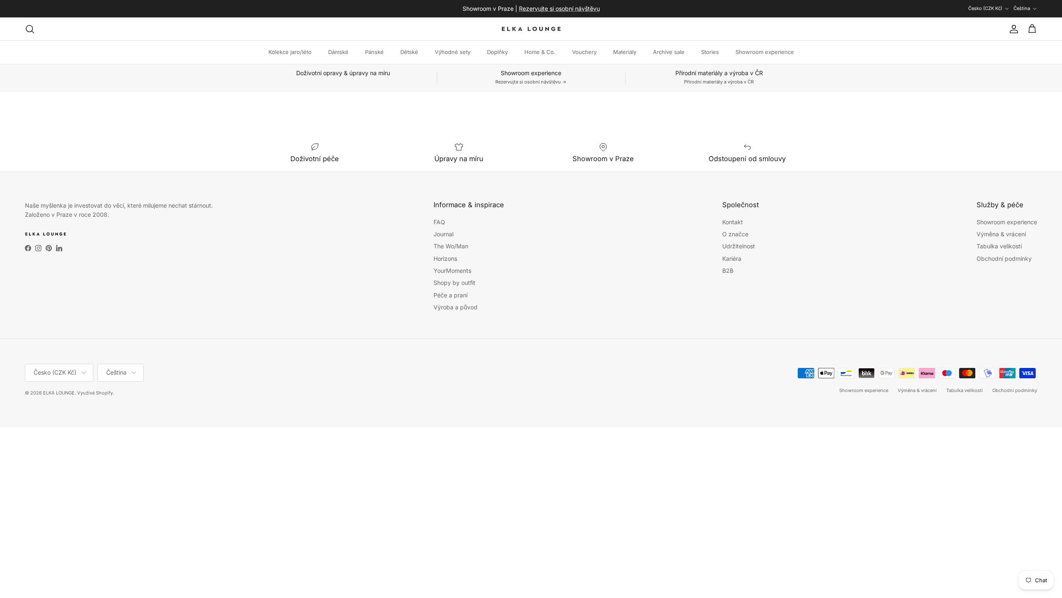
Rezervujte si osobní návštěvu (559, 8)
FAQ (439, 221)
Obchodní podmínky (1004, 258)
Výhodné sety (452, 52)
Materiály (624, 52)
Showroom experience (765, 52)
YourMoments (452, 270)
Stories (710, 52)
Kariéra (731, 258)
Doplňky (497, 52)
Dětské (409, 52)
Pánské (374, 52)
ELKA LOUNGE (59, 393)
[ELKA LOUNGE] (531, 29)
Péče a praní (451, 295)
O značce (735, 234)
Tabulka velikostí (999, 246)
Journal (443, 234)
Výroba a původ (455, 307)
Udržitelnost (738, 246)
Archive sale (668, 52)
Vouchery (584, 52)
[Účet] (1012, 29)
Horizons (445, 258)
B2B (727, 270)
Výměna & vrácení (1001, 234)
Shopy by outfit (454, 282)
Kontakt (732, 221)
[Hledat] (30, 29)
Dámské (338, 52)
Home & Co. (539, 52)
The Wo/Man (451, 246)
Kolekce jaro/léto (290, 52)
